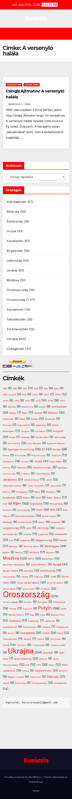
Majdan (63, 540)
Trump (6, 645)
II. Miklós (25, 474)
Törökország (38, 645)
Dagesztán (41, 425)
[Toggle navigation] (39, 34)
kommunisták (23, 510)
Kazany (26, 498)
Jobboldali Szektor (12, 485)
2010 (16, 400)
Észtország (15, 221)
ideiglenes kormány (42, 468)
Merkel (6, 552)
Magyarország (43, 540)
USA (38, 664)
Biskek (34, 419)
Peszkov (28, 602)
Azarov (42, 407)
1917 (25, 388)
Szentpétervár (10, 627)
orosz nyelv (29, 589)
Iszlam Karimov (43, 474)
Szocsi (11, 633)
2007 (46, 394)
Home (36, 790)
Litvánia (12, 270)
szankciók (50, 621)
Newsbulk (58, 777)
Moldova (13, 280)
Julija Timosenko (36, 486)
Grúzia (11, 231)
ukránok (43, 659)
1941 (46, 388)
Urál (27, 665)
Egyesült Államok (55, 443)
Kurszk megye (49, 516)
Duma (12, 437)
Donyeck (58, 431)
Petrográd (42, 602)
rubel (42, 615)
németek (28, 571)
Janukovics (10, 479)
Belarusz (13, 211)
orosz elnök (9, 589)
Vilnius (25, 671)
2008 (58, 394)
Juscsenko (55, 486)
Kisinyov (7, 510)
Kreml (39, 510)
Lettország (14, 260)
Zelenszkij (53, 676)
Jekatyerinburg (31, 480)
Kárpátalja (7, 522)
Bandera (38, 413)
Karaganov (22, 492)
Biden (22, 419)
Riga (32, 615)
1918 (36, 388)
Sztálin (46, 633)
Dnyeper (25, 431)
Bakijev (12, 413)
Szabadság (33, 621)
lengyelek (56, 522)
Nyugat (57, 564)
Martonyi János (31, 546)
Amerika (12, 407)
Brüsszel (7, 425)
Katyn (37, 492)
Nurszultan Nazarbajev (14, 564)
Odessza (38, 576)
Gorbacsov (8, 461)
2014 (50, 400)
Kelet (38, 498)
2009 (5, 401)
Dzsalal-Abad (42, 437)
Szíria (60, 633)
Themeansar (35, 781)
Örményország (17, 290)
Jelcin (49, 480)
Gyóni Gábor (55, 461)
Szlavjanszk (62, 627)
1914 (5, 388)
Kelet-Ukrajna (54, 497)
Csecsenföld (23, 425)
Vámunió (63, 671)
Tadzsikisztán (16, 319)
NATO (31, 558)
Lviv (11, 540)
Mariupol (13, 546)
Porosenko (59, 602)
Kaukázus (51, 492)
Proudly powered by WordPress (23, 777)
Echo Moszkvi (34, 443)
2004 (35, 394)
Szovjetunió (32, 85)
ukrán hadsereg (23, 658)
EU (43, 449)
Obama (24, 577)
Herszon (21, 467)
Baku (25, 413)
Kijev (17, 503)
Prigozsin (27, 609)
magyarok (25, 540)
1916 (15, 388)
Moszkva (11, 558)
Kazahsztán (15, 241)
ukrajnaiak (48, 653)
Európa (57, 449)
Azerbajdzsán (16, 202)
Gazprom (56, 455)
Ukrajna (12, 339)
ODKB (53, 577)
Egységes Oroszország (21, 449)
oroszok (45, 588)
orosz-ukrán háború (28, 582)
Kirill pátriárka (56, 504)
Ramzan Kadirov (16, 615)
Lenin (28, 528)
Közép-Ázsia (25, 522)
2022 (62, 401)
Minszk (19, 552)
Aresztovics (27, 407)
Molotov (50, 552)
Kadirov (6, 492)
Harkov (6, 467)
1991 (24, 394)
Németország (47, 571)
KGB (5, 504)
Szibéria (46, 627)
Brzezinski (50, 419)
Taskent (27, 639)
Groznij (24, 461)
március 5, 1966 (20, 104)
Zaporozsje (35, 677)
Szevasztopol (29, 627)
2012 (27, 401)
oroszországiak (10, 602)
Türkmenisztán (17, 329)
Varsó (52, 665)
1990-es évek (9, 394)
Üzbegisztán (15, 349)
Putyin (45, 608)
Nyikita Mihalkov (39, 565)
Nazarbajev (48, 559)
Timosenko (55, 639)
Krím (52, 509)
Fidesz (6, 455)
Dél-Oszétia (60, 437)
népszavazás (9, 577)
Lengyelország (11, 528)
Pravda (12, 608)
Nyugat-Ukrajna (10, 571)
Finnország (20, 455)
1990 (56, 388)
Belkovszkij (8, 419)
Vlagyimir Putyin (43, 670)
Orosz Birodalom (55, 583)
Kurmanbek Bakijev (25, 516)
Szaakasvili (15, 621)
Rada (63, 608)
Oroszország (16, 300)
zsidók (6, 683)
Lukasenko (61, 534)
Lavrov (41, 522)
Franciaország (38, 455)
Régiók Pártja (58, 615)
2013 (38, 400)
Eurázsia (36, 18)
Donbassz (40, 431)
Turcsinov (21, 645)
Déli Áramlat (14, 443)
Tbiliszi (40, 639)
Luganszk (43, 534)
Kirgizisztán (14, 85)
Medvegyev (51, 546)
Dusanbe (25, 437)
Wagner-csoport (16, 677)
